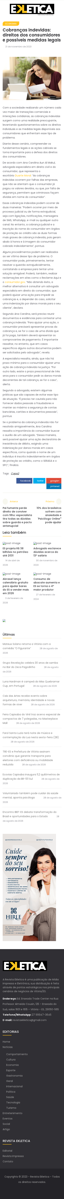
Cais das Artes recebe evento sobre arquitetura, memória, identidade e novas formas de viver (29, 700)
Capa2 (15, 473)
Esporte (10, 1070)
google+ (55, 480)
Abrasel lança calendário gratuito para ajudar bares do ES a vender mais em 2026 (16, 586)
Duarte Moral (23, 175)
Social (6, 1124)
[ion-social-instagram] (35, 1189)
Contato (8, 1161)
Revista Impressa (13, 1156)
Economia (11, 23)
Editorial (7, 1151)
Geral (9, 1081)
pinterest (55, 486)
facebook (25, 480)
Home (6, 1041)
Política (10, 1092)
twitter (40, 480)
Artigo (6, 1129)
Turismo (11, 1108)
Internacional (14, 1086)
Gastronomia (14, 1075)
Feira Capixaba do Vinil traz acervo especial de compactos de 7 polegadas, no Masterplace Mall (31, 719)
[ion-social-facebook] (28, 1189)
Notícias (8, 1047)
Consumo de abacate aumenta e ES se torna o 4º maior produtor (46, 584)
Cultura (10, 1059)
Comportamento (17, 1054)
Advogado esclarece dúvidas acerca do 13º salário (47, 552)
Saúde (10, 1097)
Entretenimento (12, 1113)
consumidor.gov (15, 282)
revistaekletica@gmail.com (30, 1020)
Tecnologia (13, 1102)
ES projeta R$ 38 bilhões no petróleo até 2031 (15, 552)
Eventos (7, 1118)
